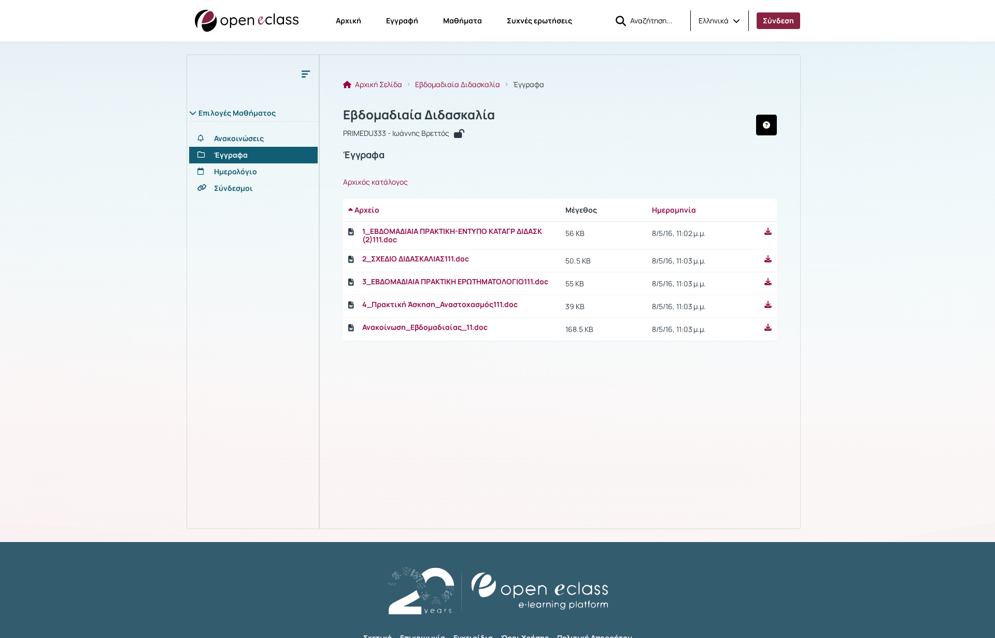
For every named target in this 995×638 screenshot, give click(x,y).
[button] (719, 21)
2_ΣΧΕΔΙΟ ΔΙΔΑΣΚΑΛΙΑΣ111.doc (415, 259)
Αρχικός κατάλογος (375, 182)
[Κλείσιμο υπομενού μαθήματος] (306, 73)
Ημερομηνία (674, 210)
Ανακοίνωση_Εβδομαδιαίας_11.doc (425, 327)
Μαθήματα (462, 20)
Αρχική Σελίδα (377, 84)
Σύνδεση (778, 20)
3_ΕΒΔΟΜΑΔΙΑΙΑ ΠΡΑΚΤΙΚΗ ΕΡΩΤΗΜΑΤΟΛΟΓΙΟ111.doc (455, 282)
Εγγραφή (402, 20)
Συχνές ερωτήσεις (539, 20)
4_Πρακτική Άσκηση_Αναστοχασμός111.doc (440, 304)
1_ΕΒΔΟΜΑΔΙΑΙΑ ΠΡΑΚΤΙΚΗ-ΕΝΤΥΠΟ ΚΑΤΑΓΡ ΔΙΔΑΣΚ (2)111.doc (452, 235)
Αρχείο (366, 210)
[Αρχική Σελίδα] (246, 20)
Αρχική (348, 20)
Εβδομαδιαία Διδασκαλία (457, 84)
